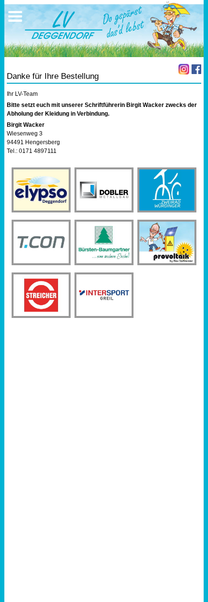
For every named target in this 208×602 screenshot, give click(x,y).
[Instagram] (183, 69)
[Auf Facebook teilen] (196, 69)
